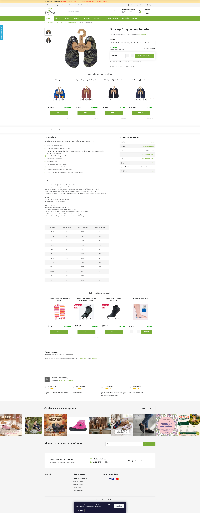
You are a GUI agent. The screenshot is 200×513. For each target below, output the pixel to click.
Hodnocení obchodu (67, 5)
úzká (143, 159)
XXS (109, 318)
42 (88, 318)
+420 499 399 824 (128, 9)
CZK (131, 5)
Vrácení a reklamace (80, 5)
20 (55, 99)
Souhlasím (119, 506)
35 (116, 99)
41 (85, 318)
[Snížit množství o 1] (127, 55)
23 (58, 99)
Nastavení (80, 510)
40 (142, 99)
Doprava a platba (77, 487)
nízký (142, 154)
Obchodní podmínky (78, 490)
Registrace (151, 5)
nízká (152, 171)
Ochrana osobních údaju (95, 500)
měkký (152, 163)
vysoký (152, 154)
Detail (59, 113)
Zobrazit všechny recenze (66, 380)
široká (152, 159)
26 (61, 99)
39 (82, 318)
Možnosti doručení (151, 48)
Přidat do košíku (144, 56)
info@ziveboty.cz (99, 459)
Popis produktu (49, 130)
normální (147, 154)
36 (136, 99)
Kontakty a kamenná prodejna (52, 5)
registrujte (94, 358)
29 (85, 99)
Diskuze (61, 130)
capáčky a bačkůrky (148, 146)
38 (139, 99)
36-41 (59, 318)
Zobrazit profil (146, 408)
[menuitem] (49, 18)
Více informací (142, 34)
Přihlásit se (149, 444)
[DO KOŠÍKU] (146, 332)
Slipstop (139, 61)
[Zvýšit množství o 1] (132, 55)
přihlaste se (83, 358)
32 (88, 99)
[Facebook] (141, 461)
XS (112, 318)
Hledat (114, 11)
